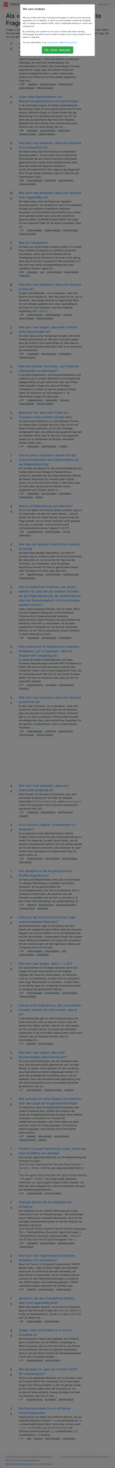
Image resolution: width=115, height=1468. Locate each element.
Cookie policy (53, 42)
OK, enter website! (57, 50)
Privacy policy (70, 42)
